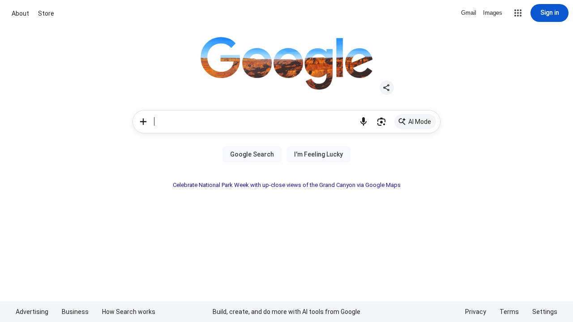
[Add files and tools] (143, 122)
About (20, 13)
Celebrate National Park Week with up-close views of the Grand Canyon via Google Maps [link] (287, 185)
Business (75, 311)
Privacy (475, 311)
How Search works (128, 311)
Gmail (468, 12)
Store (46, 13)
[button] (518, 13)
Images (492, 12)
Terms (509, 311)
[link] (415, 122)
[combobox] (254, 121)
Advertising (32, 311)
